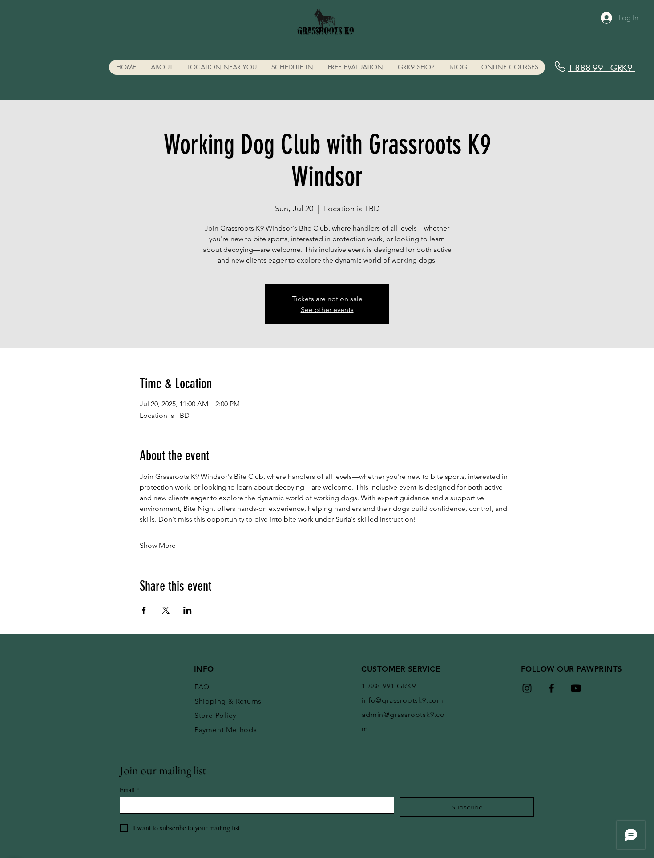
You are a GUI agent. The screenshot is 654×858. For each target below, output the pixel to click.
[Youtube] (576, 688)
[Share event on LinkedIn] (187, 610)
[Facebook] (551, 688)
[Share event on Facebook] (144, 610)
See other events (327, 309)
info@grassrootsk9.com (403, 700)
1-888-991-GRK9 (601, 67)
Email (130, 789)
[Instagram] (527, 688)
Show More (158, 545)
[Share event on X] (165, 610)
